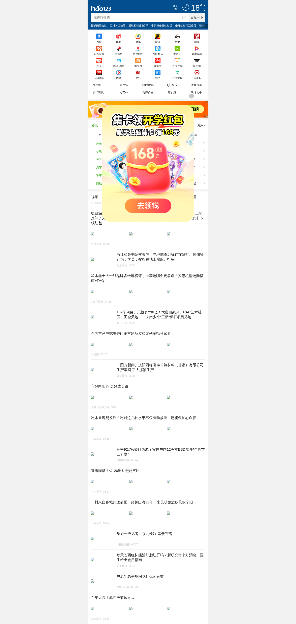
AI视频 (96, 85)
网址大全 (196, 92)
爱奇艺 (177, 53)
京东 (99, 65)
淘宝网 (138, 65)
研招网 (197, 65)
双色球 (172, 92)
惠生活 (124, 85)
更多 (200, 125)
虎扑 (138, 78)
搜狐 (157, 41)
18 (195, 8)
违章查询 (196, 85)
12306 (197, 78)
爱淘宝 (158, 65)
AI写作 (124, 92)
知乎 (157, 78)
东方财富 (99, 53)
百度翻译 (157, 53)
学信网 (118, 53)
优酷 (118, 78)
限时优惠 (148, 85)
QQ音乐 (172, 85)
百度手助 (177, 65)
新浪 (177, 41)
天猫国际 (99, 78)
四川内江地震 (117, 25)
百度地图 (138, 53)
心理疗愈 (148, 92)
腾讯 (138, 41)
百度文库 (177, 78)
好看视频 (197, 53)
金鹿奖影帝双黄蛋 (185, 25)
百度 (99, 41)
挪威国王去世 (99, 25)
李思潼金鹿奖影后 (161, 25)
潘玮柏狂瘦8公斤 (138, 25)
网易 (197, 41)
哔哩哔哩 (118, 65)
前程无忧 (98, 92)
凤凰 (118, 41)
